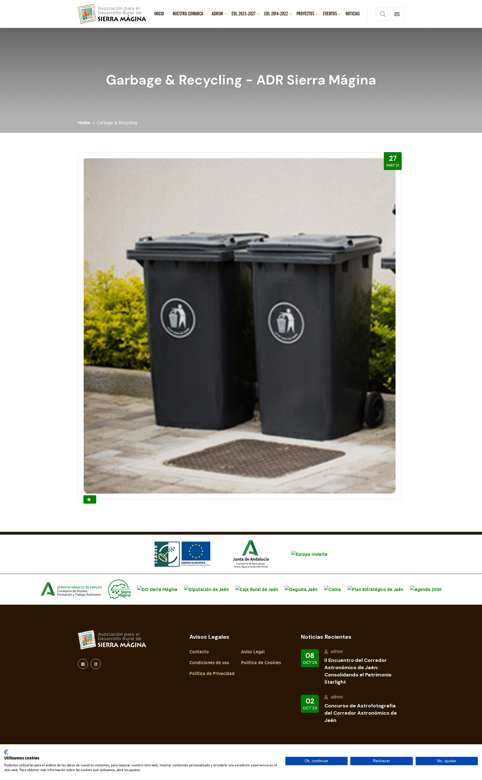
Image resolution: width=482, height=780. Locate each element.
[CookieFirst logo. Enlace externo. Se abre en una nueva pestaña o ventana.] (6, 752)
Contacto (199, 651)
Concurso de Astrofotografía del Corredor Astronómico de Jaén (360, 713)
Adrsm (217, 13)
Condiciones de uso (209, 662)
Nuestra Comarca (188, 13)
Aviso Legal (253, 651)
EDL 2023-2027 (244, 13)
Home (84, 122)
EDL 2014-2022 (276, 13)
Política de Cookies (261, 662)
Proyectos (305, 13)
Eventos (330, 13)
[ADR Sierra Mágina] (112, 13)
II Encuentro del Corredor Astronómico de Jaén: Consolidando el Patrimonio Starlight (358, 671)
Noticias (353, 13)
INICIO (159, 13)
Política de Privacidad (212, 673)
